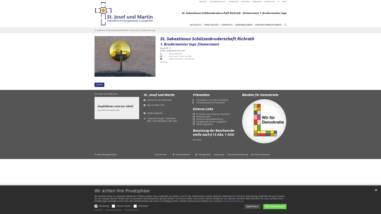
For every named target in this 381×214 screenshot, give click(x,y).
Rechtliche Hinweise (131, 210)
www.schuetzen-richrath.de (182, 59)
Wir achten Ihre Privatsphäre (122, 190)
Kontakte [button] (227, 24)
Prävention (201, 95)
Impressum (99, 210)
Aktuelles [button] (195, 24)
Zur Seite (197, 140)
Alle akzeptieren (275, 206)
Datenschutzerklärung (233, 201)
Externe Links (203, 109)
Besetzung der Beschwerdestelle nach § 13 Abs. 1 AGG (214, 132)
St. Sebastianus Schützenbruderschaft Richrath (207, 38)
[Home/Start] (125, 14)
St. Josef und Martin (159, 95)
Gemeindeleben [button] (243, 24)
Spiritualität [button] (211, 24)
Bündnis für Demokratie (260, 95)
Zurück (99, 84)
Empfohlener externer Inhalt (115, 106)
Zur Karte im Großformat (106, 94)
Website (164, 62)
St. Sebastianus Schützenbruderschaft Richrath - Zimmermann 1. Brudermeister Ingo (125, 30)
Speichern (252, 206)
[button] (284, 25)
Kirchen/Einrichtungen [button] (268, 24)
